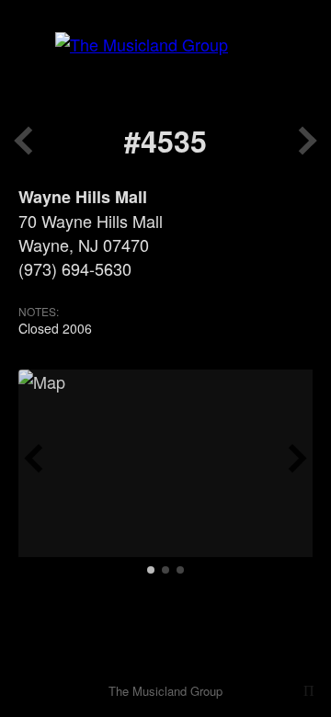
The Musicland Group (165, 691)
